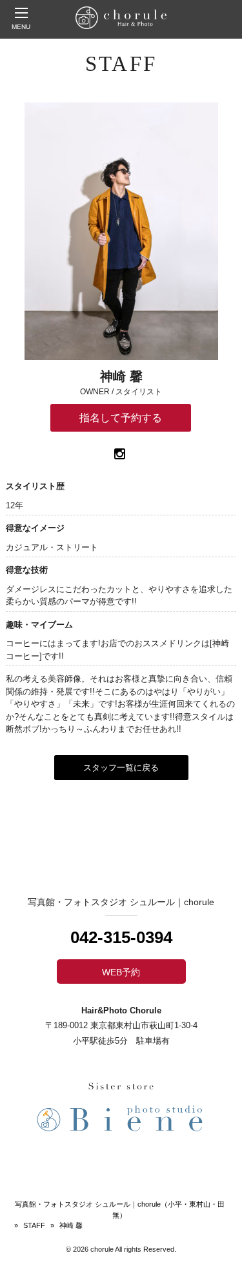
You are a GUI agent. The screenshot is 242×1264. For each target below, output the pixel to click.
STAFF (34, 1225)
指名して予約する (120, 417)
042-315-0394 (121, 937)
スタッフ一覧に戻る (121, 767)
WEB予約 (121, 972)
